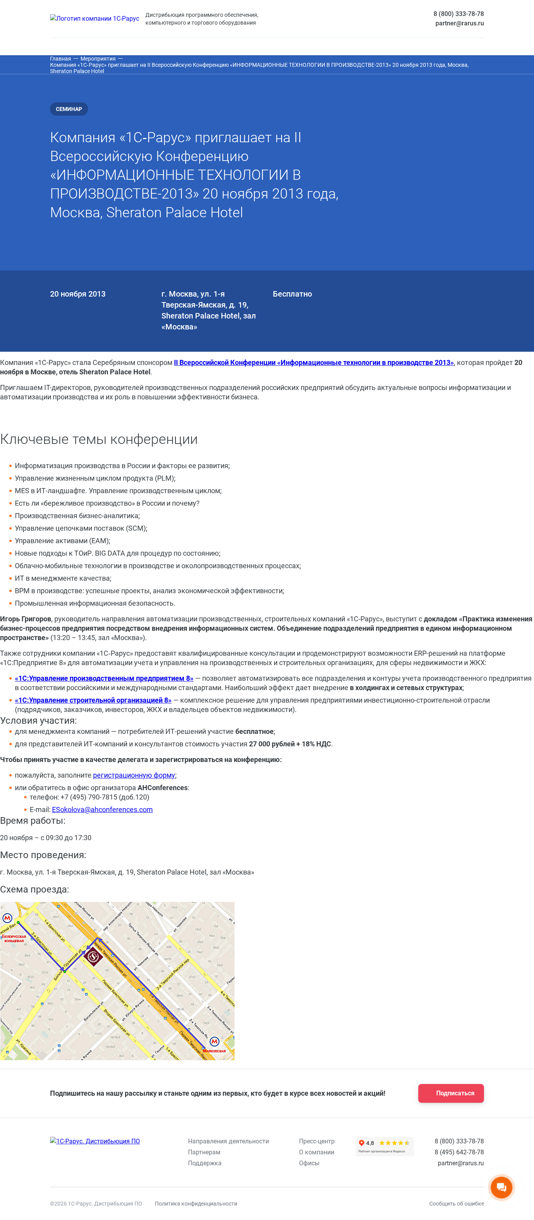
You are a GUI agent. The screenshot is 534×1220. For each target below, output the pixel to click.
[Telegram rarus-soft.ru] (278, 1203)
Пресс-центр (317, 1141)
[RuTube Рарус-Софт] (318, 1203)
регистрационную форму (134, 775)
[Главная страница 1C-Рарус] (94, 18)
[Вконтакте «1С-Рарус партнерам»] (257, 1203)
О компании (316, 1152)
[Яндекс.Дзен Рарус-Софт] (339, 1203)
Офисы (309, 1163)
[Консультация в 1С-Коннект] (379, 1203)
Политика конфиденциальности (196, 1203)
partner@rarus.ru (459, 23)
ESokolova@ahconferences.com (102, 809)
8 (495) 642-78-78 (459, 1152)
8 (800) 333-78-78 (459, 14)
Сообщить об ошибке (456, 1203)
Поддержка (205, 1163)
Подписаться (455, 1093)
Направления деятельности (228, 1141)
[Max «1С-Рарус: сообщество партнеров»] (298, 1203)
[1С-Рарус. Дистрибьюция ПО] (95, 1141)
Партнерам (204, 1152)
